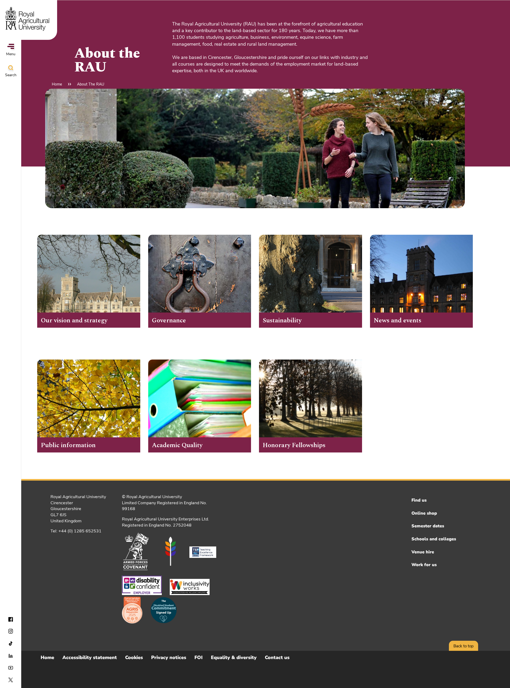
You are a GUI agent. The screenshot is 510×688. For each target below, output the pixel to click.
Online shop (424, 513)
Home (57, 84)
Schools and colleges (433, 539)
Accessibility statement (89, 657)
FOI (198, 657)
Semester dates (427, 526)
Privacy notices (168, 657)
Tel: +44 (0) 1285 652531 (75, 531)
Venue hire (422, 552)
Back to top (463, 646)
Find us (419, 500)
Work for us (424, 565)
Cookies (134, 657)
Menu (10, 54)
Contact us (277, 657)
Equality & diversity (234, 657)
